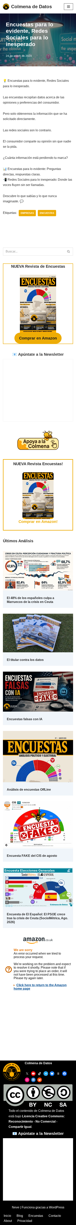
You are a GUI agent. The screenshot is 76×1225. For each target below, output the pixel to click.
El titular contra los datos (25, 659)
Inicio (7, 1215)
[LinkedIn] (33, 1079)
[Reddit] (39, 1079)
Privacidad (24, 1220)
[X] (27, 1073)
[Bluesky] (52, 1073)
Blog (20, 1215)
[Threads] (58, 1073)
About (8, 1220)
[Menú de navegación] (68, 6)
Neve (15, 1207)
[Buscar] (68, 251)
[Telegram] (45, 1073)
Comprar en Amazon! (38, 521)
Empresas (27, 213)
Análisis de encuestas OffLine (29, 789)
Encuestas (47, 213)
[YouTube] (33, 1073)
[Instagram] (27, 1079)
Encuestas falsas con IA (24, 719)
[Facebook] (64, 1073)
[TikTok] (39, 1073)
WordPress (56, 1207)
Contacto (55, 1215)
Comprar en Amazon (38, 338)
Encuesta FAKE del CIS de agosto (32, 855)
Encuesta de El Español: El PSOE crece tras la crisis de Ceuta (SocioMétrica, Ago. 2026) (37, 918)
